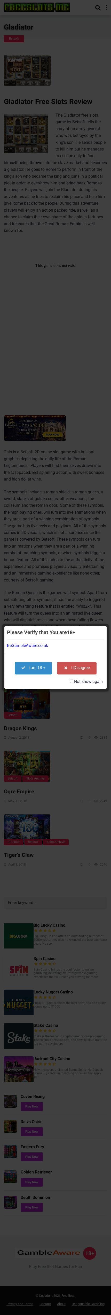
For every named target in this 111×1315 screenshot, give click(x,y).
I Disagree (80, 667)
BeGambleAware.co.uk (27, 645)
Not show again (88, 681)
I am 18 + (37, 667)
